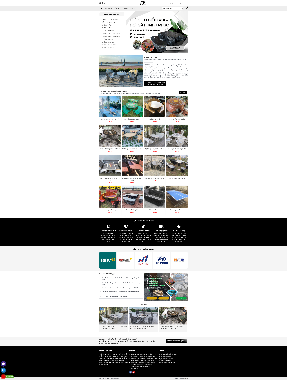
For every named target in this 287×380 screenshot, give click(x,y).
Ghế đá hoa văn (108, 42)
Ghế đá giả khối (108, 30)
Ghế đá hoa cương (109, 39)
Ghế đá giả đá (107, 25)
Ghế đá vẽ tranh (108, 48)
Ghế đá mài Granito (109, 45)
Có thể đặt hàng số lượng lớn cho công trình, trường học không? (120, 292)
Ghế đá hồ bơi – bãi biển (111, 36)
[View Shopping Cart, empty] (186, 8)
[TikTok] (102, 3)
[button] (101, 71)
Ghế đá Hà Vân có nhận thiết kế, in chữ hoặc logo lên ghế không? (120, 278)
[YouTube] (104, 3)
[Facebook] (100, 3)
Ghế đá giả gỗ (107, 28)
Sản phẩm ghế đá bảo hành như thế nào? (115, 296)
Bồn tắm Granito (108, 22)
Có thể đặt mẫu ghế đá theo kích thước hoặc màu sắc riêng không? (121, 283)
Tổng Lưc (185, 378)
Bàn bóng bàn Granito (110, 19)
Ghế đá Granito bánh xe (111, 33)
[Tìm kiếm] (182, 8)
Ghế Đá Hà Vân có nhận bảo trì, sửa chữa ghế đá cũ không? (121, 288)
